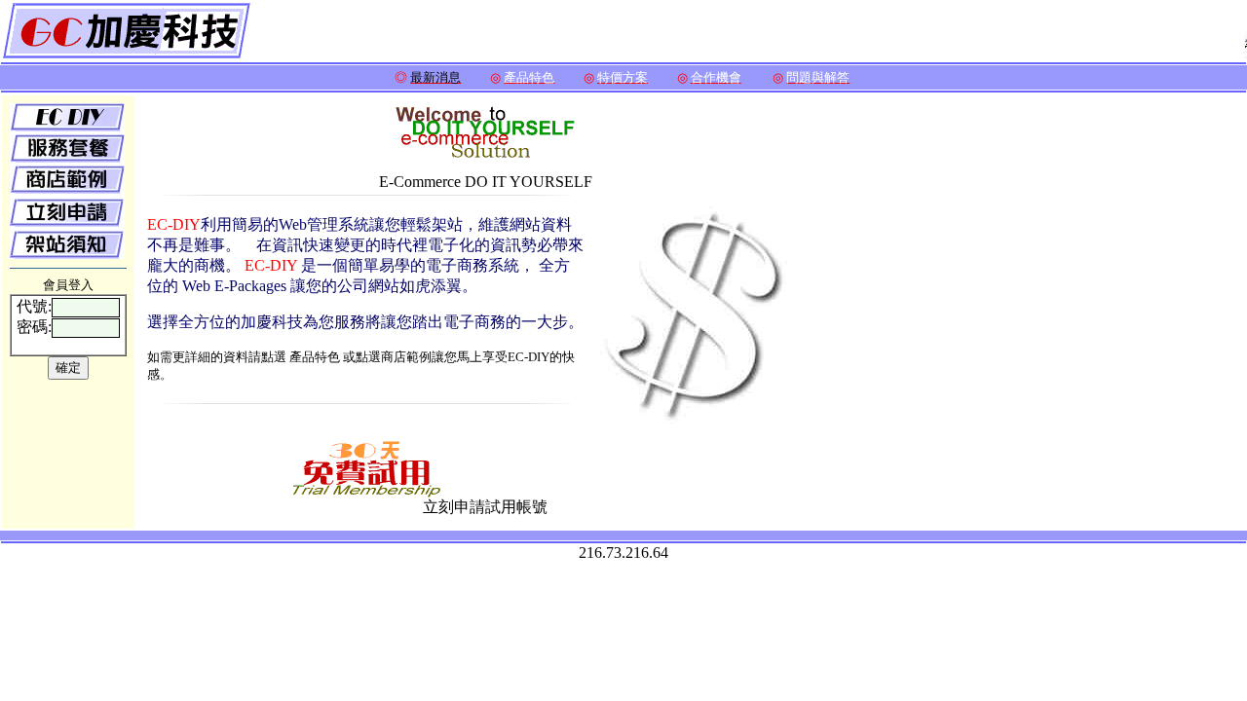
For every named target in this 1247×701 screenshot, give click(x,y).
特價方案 (622, 77)
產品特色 (529, 77)
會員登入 (68, 284)
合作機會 (716, 77)
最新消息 (435, 77)
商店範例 (406, 357)
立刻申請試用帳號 (485, 506)
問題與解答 (818, 77)
